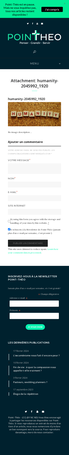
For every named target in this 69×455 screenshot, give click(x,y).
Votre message (18, 160)
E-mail (12, 192)
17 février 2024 (21, 350)
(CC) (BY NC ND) (30, 417)
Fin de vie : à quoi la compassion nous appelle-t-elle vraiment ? (34, 369)
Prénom (15, 310)
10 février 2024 (21, 362)
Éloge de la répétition (25, 393)
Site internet (16, 205)
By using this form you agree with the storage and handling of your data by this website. (35, 221)
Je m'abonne (35, 327)
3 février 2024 (20, 377)
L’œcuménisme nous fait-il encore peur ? (36, 355)
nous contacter (45, 432)
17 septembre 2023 (23, 389)
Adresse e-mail (18, 298)
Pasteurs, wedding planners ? (30, 382)
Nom (11, 178)
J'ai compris (52, 9)
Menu (34, 63)
